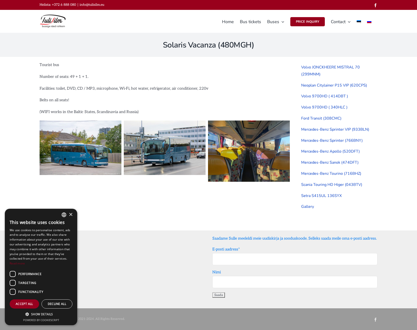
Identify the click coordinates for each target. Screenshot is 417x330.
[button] (41, 314)
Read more (17, 263)
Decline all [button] (57, 304)
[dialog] (41, 267)
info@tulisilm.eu (92, 5)
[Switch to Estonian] (359, 21)
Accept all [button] (24, 304)
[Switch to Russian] (369, 21)
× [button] (70, 214)
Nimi (216, 272)
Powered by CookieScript (41, 320)
